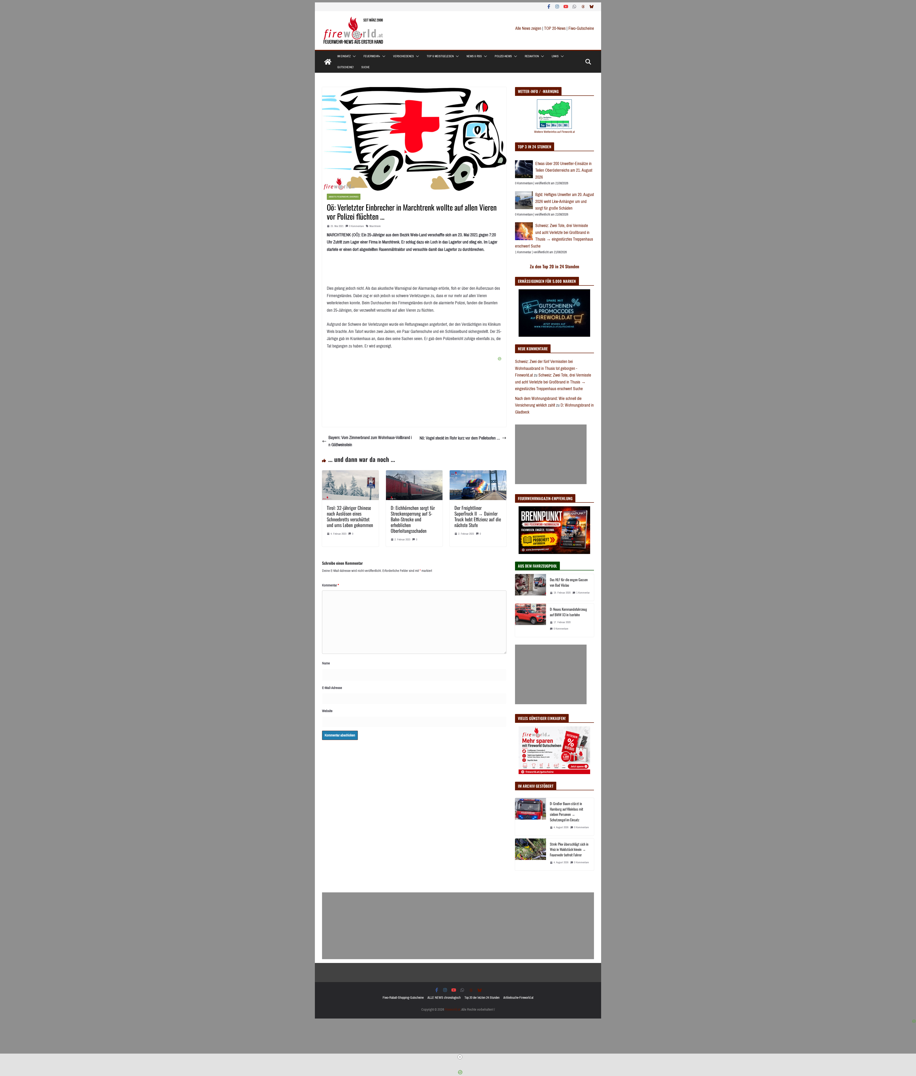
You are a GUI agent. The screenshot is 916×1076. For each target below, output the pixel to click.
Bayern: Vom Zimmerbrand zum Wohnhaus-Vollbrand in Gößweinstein (370, 441)
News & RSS (474, 56)
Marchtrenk (375, 226)
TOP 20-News (555, 28)
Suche (365, 67)
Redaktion (532, 56)
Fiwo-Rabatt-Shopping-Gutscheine (403, 998)
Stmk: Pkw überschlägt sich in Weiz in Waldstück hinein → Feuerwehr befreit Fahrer (569, 849)
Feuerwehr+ (372, 56)
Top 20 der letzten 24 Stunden (482, 998)
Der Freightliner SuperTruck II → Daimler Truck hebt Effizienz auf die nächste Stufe (477, 516)
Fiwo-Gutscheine (581, 28)
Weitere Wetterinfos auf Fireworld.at (554, 131)
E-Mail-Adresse (332, 687)
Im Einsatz (344, 56)
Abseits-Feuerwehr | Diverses (344, 197)
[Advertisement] (551, 454)
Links (555, 56)
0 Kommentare (356, 226)
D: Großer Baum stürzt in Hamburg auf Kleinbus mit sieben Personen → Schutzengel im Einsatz (566, 811)
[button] (353, 56)
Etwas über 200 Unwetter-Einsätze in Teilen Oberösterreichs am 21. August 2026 (563, 170)
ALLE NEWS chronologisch (444, 998)
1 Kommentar (583, 592)
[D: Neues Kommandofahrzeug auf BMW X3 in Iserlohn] (530, 620)
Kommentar (330, 585)
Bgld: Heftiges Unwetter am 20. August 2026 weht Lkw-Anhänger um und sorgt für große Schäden (564, 201)
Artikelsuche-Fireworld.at (518, 998)
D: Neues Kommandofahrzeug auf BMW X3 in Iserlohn (568, 611)
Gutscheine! (345, 67)
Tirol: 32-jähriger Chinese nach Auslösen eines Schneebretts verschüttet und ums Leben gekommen (350, 516)
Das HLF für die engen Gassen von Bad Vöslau (569, 582)
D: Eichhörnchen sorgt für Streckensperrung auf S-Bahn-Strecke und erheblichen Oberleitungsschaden (413, 519)
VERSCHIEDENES (403, 56)
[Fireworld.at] (327, 61)
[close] (460, 1057)
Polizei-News (503, 56)
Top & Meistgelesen (440, 56)
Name (326, 663)
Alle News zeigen (528, 28)
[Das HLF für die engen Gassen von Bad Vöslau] (530, 587)
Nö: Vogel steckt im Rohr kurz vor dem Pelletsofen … (460, 438)
